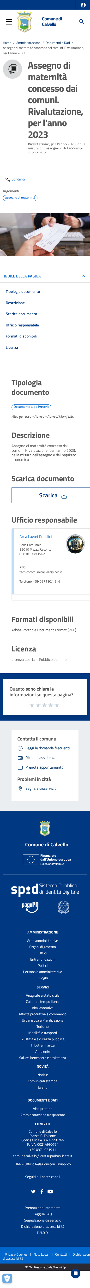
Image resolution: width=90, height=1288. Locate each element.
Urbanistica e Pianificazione (43, 1020)
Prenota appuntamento (42, 1207)
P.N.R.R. (42, 1232)
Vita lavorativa (43, 1008)
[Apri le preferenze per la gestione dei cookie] (8, 1280)
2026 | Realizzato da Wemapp (45, 1267)
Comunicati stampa (42, 1081)
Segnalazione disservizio (42, 1220)
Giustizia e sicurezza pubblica (43, 1039)
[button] (83, 5)
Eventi (42, 1087)
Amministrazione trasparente (42, 1115)
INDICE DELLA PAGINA (22, 276)
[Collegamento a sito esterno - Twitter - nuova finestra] (33, 1191)
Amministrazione (28, 42)
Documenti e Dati (58, 42)
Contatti (42, 1124)
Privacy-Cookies (16, 1254)
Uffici (43, 953)
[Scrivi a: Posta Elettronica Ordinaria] (42, 1160)
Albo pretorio (42, 1108)
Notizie (42, 1074)
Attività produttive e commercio (42, 1014)
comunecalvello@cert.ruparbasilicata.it (42, 1156)
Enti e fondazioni (42, 959)
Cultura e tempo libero (42, 1001)
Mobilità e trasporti (42, 1032)
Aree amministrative (42, 940)
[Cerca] (82, 21)
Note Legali (41, 1254)
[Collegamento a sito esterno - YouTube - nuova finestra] (50, 1191)
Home (7, 42)
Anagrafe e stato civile (43, 995)
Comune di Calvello (52, 21)
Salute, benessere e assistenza (42, 1057)
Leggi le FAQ (42, 1214)
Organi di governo (42, 947)
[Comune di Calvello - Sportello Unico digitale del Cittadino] (24, 21)
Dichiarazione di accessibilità (42, 1226)
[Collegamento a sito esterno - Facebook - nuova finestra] (42, 1191)
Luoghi (43, 978)
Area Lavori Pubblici (35, 536)
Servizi (43, 987)
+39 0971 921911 (43, 1149)
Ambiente (42, 1051)
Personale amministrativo (42, 972)
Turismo (42, 1026)
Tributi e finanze (43, 1045)
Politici (43, 965)
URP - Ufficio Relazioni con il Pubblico (43, 1164)
